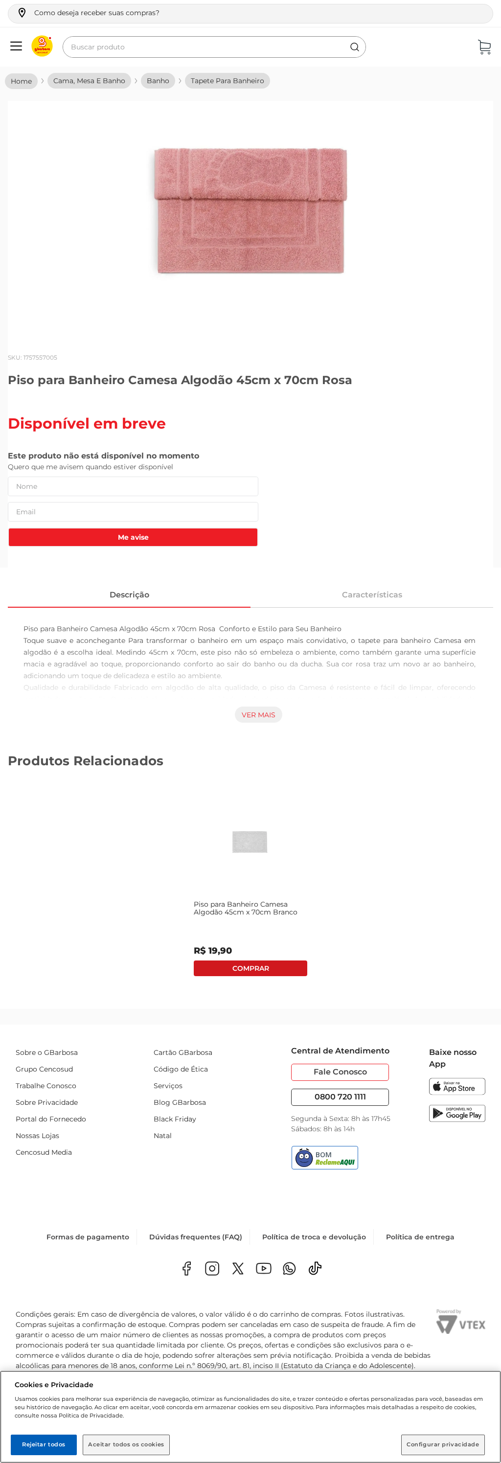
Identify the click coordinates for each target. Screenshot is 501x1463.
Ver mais (258, 714)
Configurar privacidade (443, 1444)
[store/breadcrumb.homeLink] (21, 81)
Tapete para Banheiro (227, 80)
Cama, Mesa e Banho (89, 80)
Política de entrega (420, 1237)
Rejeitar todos (44, 1444)
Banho (158, 80)
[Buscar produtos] (354, 47)
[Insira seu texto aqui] (289, 1269)
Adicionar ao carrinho (250, 968)
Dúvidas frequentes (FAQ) (195, 1237)
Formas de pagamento (87, 1237)
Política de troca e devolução (314, 1237)
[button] (87, 13)
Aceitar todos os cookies (126, 1444)
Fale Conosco (340, 1071)
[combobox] (214, 47)
